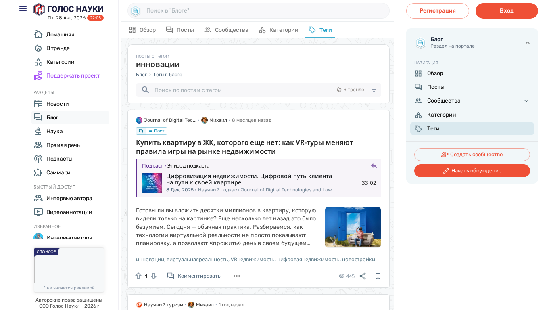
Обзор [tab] (148, 30)
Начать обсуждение (476, 171)
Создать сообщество (476, 154)
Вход (507, 10)
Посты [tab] (185, 30)
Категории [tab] (283, 30)
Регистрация (438, 10)
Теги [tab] (325, 30)
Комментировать (199, 276)
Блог (141, 74)
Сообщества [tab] (231, 30)
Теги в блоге (167, 74)
